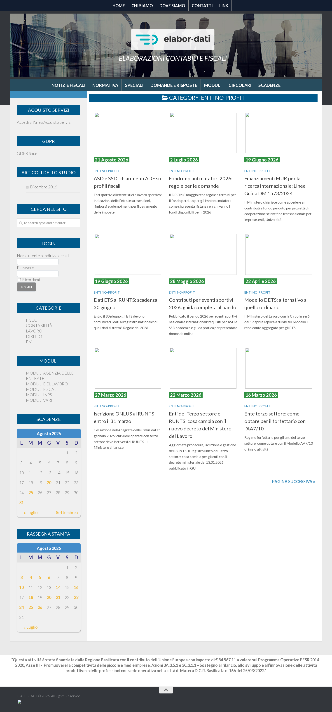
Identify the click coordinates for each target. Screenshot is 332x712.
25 (30, 492)
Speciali (134, 85)
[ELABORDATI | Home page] (173, 39)
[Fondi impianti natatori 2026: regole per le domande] (203, 133)
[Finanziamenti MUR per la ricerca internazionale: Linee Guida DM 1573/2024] (278, 133)
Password (25, 267)
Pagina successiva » (293, 481)
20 (49, 482)
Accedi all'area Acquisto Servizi (44, 122)
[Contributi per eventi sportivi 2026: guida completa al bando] (203, 254)
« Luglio (31, 512)
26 (40, 607)
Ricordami (30, 279)
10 (21, 587)
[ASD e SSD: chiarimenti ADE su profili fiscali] (128, 133)
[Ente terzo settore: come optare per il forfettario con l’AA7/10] (278, 368)
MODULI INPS (39, 394)
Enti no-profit (107, 171)
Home (118, 5)
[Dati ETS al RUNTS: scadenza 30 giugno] (128, 254)
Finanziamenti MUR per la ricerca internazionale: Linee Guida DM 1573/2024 (275, 185)
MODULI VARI (39, 400)
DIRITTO (34, 336)
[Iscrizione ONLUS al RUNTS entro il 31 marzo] (128, 368)
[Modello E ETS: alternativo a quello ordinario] (278, 254)
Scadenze (269, 85)
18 (30, 597)
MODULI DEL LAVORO (47, 383)
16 (76, 587)
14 (58, 587)
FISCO (31, 320)
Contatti (202, 5)
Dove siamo (172, 5)
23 (76, 597)
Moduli (213, 85)
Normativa (105, 85)
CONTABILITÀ (39, 325)
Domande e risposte (173, 85)
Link (223, 5)
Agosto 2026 (49, 433)
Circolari (240, 85)
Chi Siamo (142, 5)
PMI (29, 341)
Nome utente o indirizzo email (43, 255)
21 (58, 597)
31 (21, 502)
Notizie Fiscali (68, 85)
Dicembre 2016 (43, 186)
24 (21, 607)
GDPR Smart (28, 153)
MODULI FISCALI (41, 389)
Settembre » (67, 512)
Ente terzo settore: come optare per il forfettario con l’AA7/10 (275, 421)
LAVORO (34, 330)
